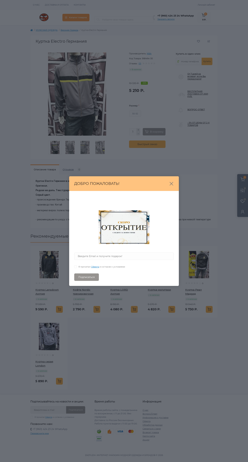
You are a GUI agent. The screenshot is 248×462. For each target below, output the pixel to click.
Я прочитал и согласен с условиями (101, 266)
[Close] (171, 183)
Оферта (95, 266)
